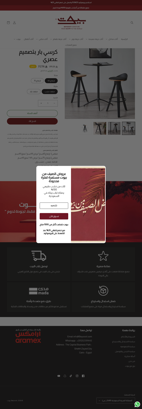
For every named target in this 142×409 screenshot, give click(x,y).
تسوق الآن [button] (54, 216)
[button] (54, 206)
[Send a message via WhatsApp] (137, 404)
